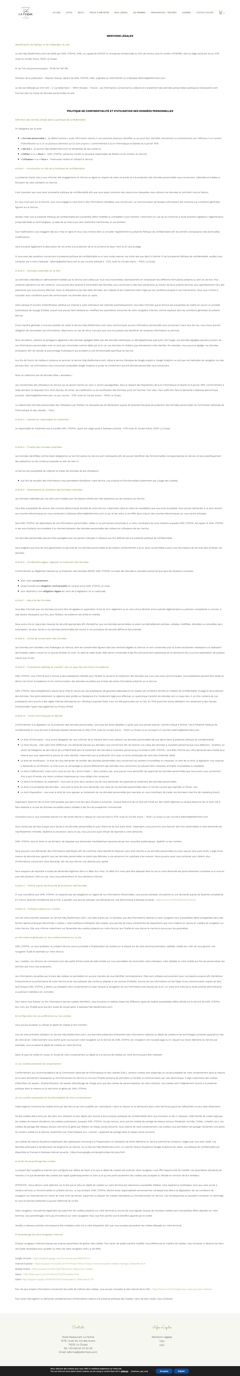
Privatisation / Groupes (164, 12)
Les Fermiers (139, 12)
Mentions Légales (162, 1336)
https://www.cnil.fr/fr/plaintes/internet (176, 899)
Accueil (57, 12)
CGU (162, 1341)
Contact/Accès (204, 12)
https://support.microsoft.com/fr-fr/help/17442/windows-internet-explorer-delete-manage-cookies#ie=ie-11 (90, 1263)
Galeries (186, 12)
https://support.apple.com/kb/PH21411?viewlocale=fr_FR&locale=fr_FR (58, 1279)
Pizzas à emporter (99, 12)
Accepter (164, 1371)
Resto (81, 12)
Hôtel (69, 12)
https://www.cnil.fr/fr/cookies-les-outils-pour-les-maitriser (182, 1289)
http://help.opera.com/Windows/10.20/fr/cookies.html (51, 1274)
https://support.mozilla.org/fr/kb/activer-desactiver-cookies (62, 1269)
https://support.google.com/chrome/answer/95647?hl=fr (62, 1258)
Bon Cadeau (121, 12)
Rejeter (181, 1371)
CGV (161, 1345)
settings (124, 1371)
